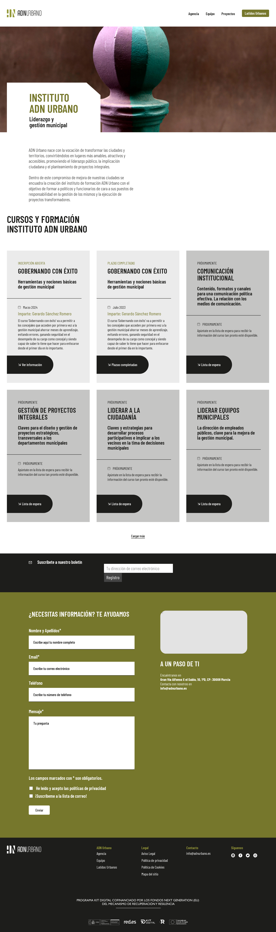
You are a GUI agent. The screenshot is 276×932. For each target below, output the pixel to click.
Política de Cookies (152, 867)
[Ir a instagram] (255, 855)
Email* (34, 656)
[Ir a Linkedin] (233, 855)
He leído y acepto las (70, 788)
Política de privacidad (154, 860)
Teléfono (36, 683)
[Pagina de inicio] (37, 13)
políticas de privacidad (88, 788)
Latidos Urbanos (255, 13)
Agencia (193, 13)
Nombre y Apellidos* (45, 630)
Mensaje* (36, 711)
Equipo (210, 13)
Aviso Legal (148, 853)
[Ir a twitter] (248, 855)
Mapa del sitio (149, 874)
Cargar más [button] (138, 536)
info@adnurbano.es (198, 853)
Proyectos (228, 13)
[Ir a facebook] (240, 855)
